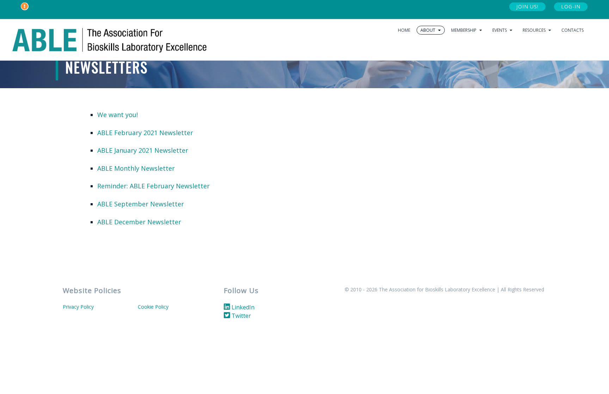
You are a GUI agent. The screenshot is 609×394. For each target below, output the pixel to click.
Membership (464, 30)
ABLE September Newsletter (140, 204)
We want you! (117, 114)
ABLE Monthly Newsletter (136, 168)
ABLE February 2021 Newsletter (145, 132)
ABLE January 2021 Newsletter (142, 150)
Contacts (572, 30)
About (428, 30)
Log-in (570, 6)
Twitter (240, 316)
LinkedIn (242, 307)
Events (500, 30)
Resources (535, 30)
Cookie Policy (153, 306)
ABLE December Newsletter (139, 222)
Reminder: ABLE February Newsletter (153, 186)
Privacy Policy (78, 306)
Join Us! (527, 6)
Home (404, 30)
